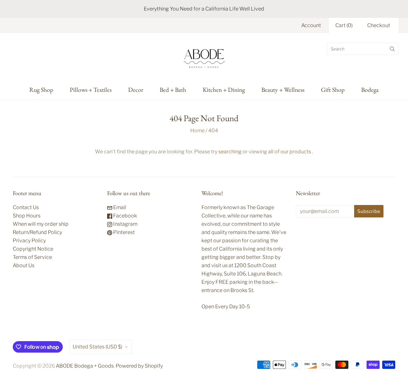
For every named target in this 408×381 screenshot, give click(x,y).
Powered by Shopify (139, 366)
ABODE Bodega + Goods (85, 366)
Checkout (378, 25)
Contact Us (26, 207)
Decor (135, 89)
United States (97, 347)
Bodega (370, 89)
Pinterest (123, 232)
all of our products (289, 152)
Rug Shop (41, 89)
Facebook (124, 216)
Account (311, 25)
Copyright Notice (33, 249)
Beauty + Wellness (282, 89)
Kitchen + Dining (224, 89)
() (344, 25)
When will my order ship (41, 224)
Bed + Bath (173, 89)
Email (119, 207)
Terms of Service (32, 257)
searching (230, 152)
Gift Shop (333, 89)
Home (197, 131)
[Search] (392, 49)
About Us (23, 265)
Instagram (124, 224)
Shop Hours (26, 216)
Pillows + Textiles (91, 89)
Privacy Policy (29, 241)
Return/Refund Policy (37, 232)
